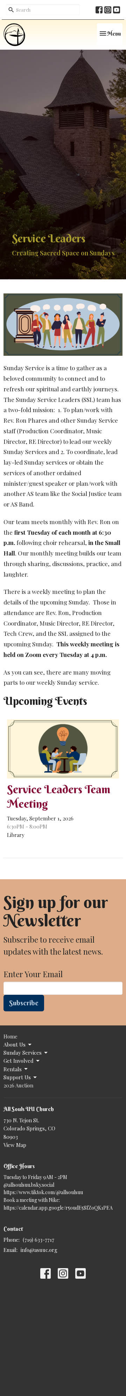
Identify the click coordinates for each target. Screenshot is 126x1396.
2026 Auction (18, 1085)
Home (11, 1036)
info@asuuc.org (39, 1249)
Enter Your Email (33, 974)
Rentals (13, 1069)
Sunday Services (23, 1052)
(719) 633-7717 (38, 1239)
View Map (15, 1144)
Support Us (17, 1077)
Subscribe (23, 1002)
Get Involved (19, 1060)
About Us (15, 1044)
